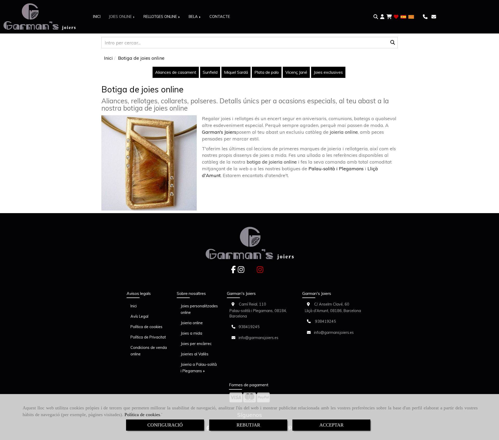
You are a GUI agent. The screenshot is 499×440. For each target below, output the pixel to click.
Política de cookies (142, 414)
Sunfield (210, 72)
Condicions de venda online (148, 350)
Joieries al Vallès (194, 354)
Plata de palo (266, 72)
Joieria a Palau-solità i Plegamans (199, 367)
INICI (97, 16)
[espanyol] (403, 16)
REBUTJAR (248, 425)
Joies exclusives (328, 72)
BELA (194, 16)
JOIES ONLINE (121, 16)
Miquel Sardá (236, 72)
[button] (382, 16)
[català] (411, 16)
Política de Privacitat (148, 337)
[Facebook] (233, 271)
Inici (133, 306)
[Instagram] (241, 271)
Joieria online (192, 323)
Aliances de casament (175, 72)
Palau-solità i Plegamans (336, 169)
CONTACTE (219, 16)
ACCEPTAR (331, 425)
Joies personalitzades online (199, 309)
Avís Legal (139, 316)
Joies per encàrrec (196, 343)
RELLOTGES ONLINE (160, 16)
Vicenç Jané (296, 72)
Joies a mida (191, 333)
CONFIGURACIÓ (165, 425)
